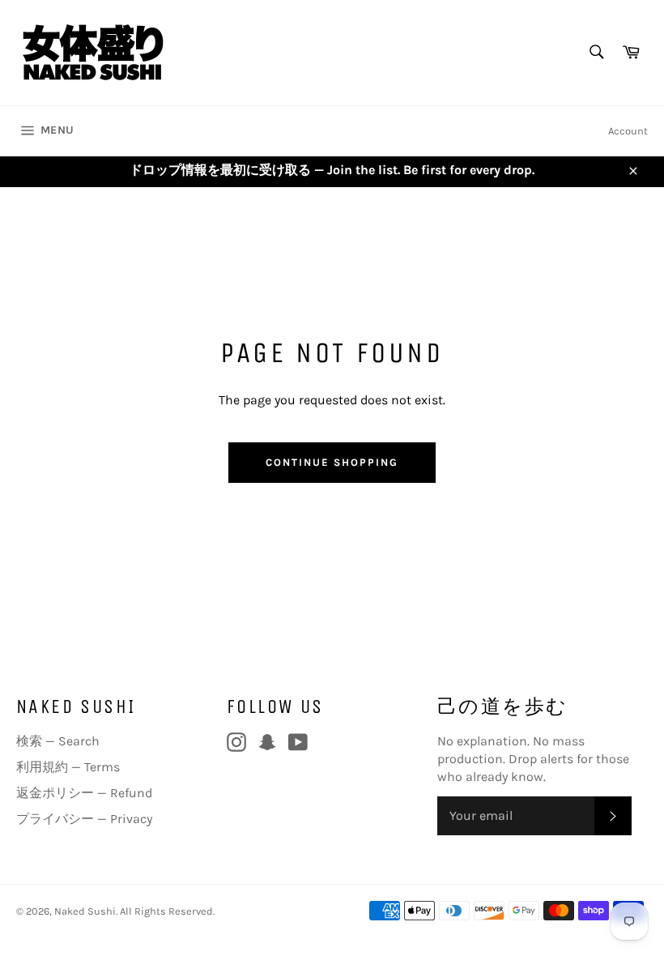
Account (628, 131)
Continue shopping (332, 462)
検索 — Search (58, 741)
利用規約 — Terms (68, 767)
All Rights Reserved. (167, 911)
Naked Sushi (85, 911)
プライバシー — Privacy (84, 818)
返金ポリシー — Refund (84, 792)
